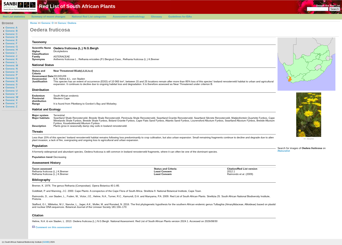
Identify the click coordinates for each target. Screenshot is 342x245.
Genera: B (12, 31)
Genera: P (11, 75)
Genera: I (11, 53)
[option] (308, 116)
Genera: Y (11, 103)
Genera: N (12, 68)
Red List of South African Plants (77, 6)
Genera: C (12, 34)
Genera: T (11, 87)
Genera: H (12, 49)
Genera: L (11, 62)
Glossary (156, 16)
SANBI (46, 242)
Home (33, 23)
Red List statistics (14, 16)
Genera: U (12, 90)
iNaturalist (284, 151)
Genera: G (12, 46)
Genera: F (11, 43)
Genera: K (12, 59)
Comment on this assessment (53, 227)
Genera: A (11, 27)
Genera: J (11, 56)
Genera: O (12, 72)
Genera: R (12, 81)
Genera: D (12, 37)
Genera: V (11, 94)
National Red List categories (89, 16)
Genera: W (12, 97)
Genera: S (11, 84)
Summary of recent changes (48, 16)
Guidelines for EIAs (180, 16)
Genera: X (11, 100)
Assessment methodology (129, 16)
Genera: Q (12, 78)
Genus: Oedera (67, 23)
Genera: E (11, 40)
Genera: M (12, 65)
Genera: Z (11, 106)
